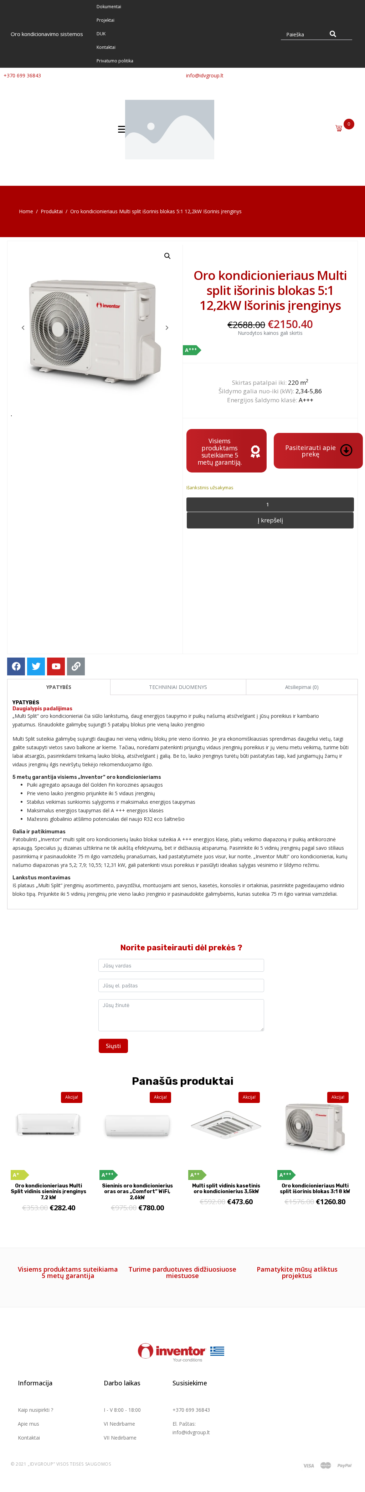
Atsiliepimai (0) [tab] (302, 687)
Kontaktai (106, 47)
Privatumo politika (115, 61)
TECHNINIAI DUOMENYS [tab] (178, 687)
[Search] (333, 34)
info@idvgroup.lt (204, 75)
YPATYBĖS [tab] (58, 687)
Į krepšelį (270, 520)
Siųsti (113, 1046)
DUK (101, 34)
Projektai (105, 20)
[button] (167, 256)
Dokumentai (109, 7)
